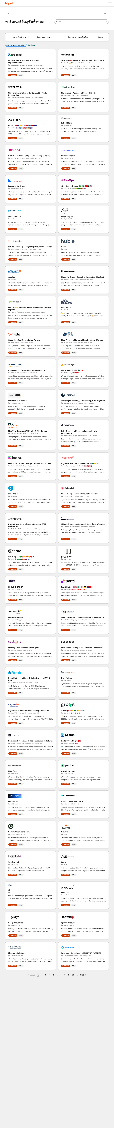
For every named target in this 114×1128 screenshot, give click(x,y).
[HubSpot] (7, 3)
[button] (106, 13)
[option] (18, 37)
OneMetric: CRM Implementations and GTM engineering (27, 525)
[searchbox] (81, 21)
